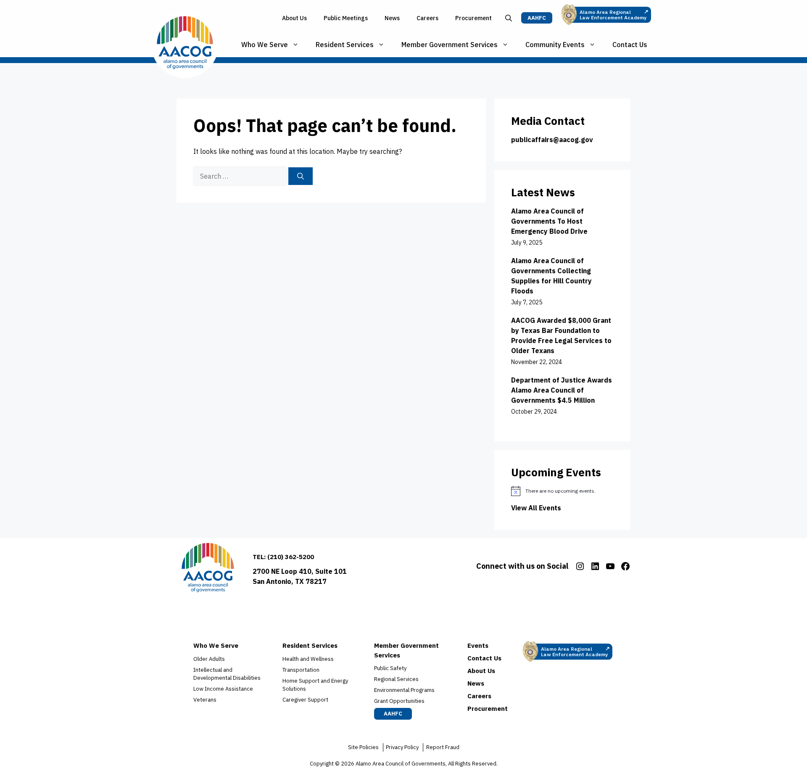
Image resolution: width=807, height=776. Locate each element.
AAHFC (536, 17)
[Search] (300, 176)
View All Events (536, 508)
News (392, 18)
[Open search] (508, 18)
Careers (427, 18)
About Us (294, 18)
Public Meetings (346, 18)
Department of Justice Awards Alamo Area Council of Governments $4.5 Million (561, 390)
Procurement (473, 18)
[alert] (562, 491)
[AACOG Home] (208, 569)
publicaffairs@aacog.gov (552, 139)
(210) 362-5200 (290, 557)
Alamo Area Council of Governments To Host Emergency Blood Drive (549, 221)
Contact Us (629, 44)
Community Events (555, 44)
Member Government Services (449, 44)
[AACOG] (185, 44)
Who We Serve (264, 44)
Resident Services (345, 44)
